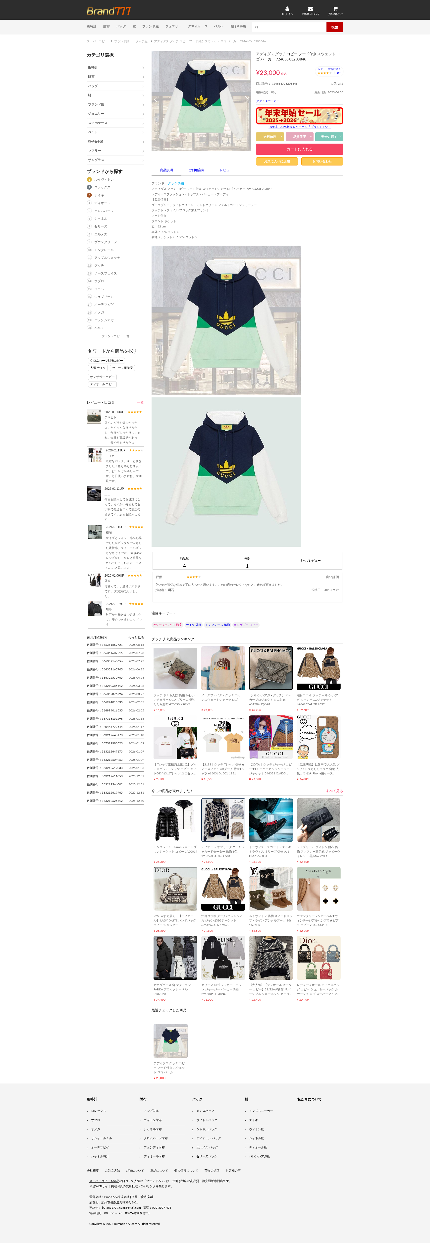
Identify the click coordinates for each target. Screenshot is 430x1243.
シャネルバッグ (206, 1129)
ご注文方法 (112, 1170)
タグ (259, 101)
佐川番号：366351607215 (105, 652)
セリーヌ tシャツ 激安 (167, 624)
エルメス (100, 234)
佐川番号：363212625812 (105, 800)
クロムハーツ (104, 211)
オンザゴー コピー (102, 377)
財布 (106, 26)
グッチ (99, 265)
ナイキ (99, 195)
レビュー (226, 170)
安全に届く (329, 137)
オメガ (99, 312)
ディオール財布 (154, 1156)
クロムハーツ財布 (156, 1138)
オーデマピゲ (104, 304)
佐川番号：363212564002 (105, 784)
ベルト (219, 26)
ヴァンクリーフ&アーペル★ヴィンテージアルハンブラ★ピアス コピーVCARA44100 (318, 920)
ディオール (102, 203)
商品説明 (166, 170)
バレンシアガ (104, 320)
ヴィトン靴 (256, 1129)
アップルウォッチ (107, 258)
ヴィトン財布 (153, 1120)
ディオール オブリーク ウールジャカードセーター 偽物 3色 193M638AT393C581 (223, 852)
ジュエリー (173, 26)
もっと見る (136, 637)
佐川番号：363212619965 (105, 792)
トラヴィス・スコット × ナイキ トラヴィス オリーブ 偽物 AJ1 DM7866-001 (270, 852)
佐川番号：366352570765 (105, 677)
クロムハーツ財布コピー (106, 360)
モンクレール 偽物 (217, 624)
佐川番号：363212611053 (105, 776)
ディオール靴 (258, 1147)
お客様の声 (233, 1170)
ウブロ (99, 281)
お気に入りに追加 (277, 161)
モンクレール (104, 250)
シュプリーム (104, 297)
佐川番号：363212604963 (105, 759)
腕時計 (92, 26)
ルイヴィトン (104, 179)
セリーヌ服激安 (122, 367)
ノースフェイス (105, 273)
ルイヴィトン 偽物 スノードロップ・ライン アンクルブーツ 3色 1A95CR (270, 920)
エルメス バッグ (207, 1147)
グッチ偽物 (176, 183)
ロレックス (102, 187)
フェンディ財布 (154, 1147)
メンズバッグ (205, 1110)
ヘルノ (99, 328)
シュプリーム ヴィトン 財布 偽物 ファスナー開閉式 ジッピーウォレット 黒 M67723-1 (318, 852)
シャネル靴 (256, 1138)
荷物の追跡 (212, 1170)
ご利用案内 (196, 170)
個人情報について (186, 1170)
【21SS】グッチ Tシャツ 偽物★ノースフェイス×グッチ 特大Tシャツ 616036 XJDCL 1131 (222, 769)
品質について (135, 1170)
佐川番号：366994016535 (105, 702)
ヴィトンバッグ (206, 1120)
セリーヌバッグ (206, 1156)
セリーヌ (100, 226)
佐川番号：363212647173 (105, 751)
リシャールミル (101, 1138)
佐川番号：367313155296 (105, 718)
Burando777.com (125, 1223)
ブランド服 (150, 26)
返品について (159, 1170)
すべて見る (334, 791)
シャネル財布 (153, 1129)
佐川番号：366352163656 (105, 661)
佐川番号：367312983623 (105, 743)
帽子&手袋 (238, 26)
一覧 (140, 402)
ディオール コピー (102, 384)
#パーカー (272, 101)
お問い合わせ (322, 161)
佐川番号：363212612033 (105, 767)
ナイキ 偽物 (194, 624)
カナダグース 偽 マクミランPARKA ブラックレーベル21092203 (172, 989)
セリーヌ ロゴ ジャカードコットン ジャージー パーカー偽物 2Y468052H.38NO (223, 989)
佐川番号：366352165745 (105, 669)
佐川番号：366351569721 (105, 644)
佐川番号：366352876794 (105, 694)
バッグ (121, 26)
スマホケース (198, 26)
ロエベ (99, 289)
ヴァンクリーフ (105, 242)
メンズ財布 (151, 1110)
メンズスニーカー (261, 1110)
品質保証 (299, 137)
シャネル (100, 218)
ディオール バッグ (208, 1138)
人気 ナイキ (98, 367)
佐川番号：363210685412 (105, 685)
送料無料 (270, 137)
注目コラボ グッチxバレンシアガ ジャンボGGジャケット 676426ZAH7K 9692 (317, 700)
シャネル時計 (100, 1156)
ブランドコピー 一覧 (115, 336)
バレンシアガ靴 (259, 1156)
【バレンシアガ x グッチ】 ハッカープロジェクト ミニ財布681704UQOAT (270, 700)
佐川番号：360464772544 (105, 726)
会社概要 (93, 1170)
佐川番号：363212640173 (105, 735)
